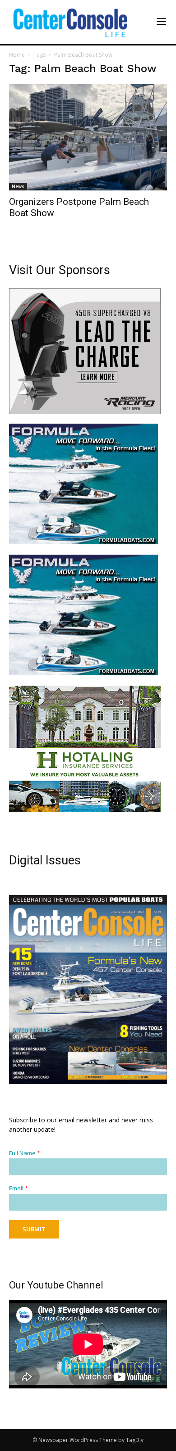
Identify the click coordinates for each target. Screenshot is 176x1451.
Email (18, 1188)
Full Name (24, 1153)
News (18, 186)
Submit (34, 1229)
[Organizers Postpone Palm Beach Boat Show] (88, 137)
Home (17, 55)
